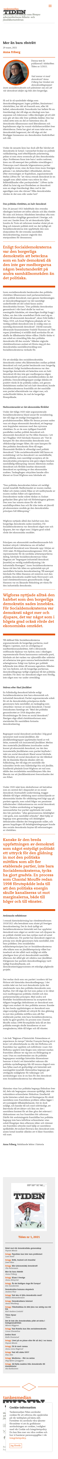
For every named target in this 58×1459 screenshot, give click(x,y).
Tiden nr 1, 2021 (29, 1237)
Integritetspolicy (18, 1438)
